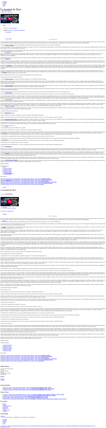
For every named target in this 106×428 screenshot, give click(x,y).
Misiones (4, 409)
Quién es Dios (5, 408)
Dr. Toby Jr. (10, 30)
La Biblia (2, 380)
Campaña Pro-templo (7, 405)
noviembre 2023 (16, 30)
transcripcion (22, 30)
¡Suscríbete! (2, 416)
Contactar (5, 411)
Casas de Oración (6, 410)
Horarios (4, 404)
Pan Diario (2, 379)
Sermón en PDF (13, 28)
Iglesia (4, 403)
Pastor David (5, 407)
